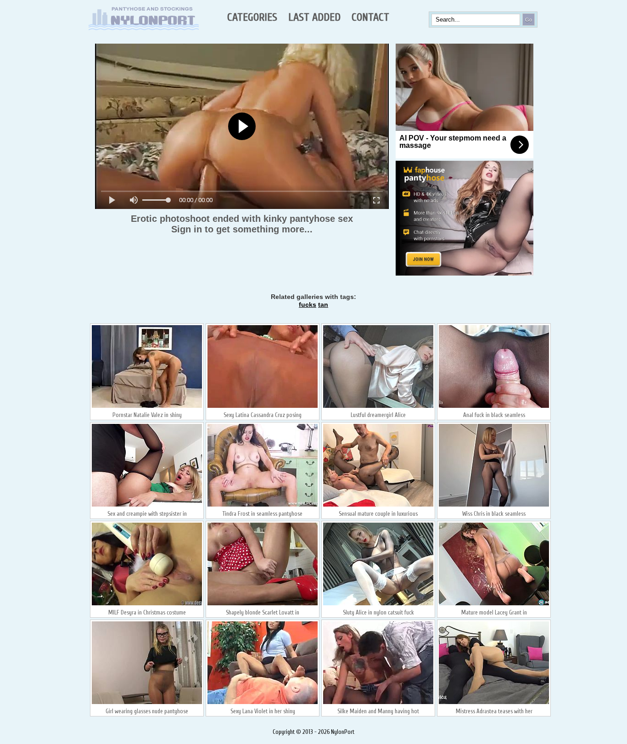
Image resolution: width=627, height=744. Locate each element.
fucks (307, 304)
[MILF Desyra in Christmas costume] (146, 604)
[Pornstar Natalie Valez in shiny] (146, 407)
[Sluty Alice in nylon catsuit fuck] (378, 604)
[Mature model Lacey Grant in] (493, 604)
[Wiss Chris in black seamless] (493, 506)
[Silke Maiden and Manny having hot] (378, 703)
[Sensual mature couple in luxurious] (378, 506)
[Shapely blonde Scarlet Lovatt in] (262, 604)
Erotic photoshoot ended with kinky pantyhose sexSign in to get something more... (242, 224)
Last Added (314, 17)
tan (323, 304)
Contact (370, 17)
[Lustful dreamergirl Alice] (378, 407)
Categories (252, 17)
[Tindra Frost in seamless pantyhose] (262, 506)
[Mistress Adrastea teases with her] (493, 703)
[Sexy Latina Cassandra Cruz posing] (262, 407)
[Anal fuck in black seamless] (493, 407)
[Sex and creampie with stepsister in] (146, 506)
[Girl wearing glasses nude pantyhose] (146, 703)
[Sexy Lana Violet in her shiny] (262, 703)
